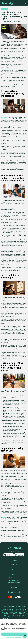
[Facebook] (12, 592)
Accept (14, 634)
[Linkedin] (8, 592)
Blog (12, 569)
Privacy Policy (14, 566)
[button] (26, 620)
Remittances (4, 9)
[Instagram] (19, 592)
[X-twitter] (16, 592)
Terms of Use (14, 564)
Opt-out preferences (10, 637)
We (11, 567)
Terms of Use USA (18, 637)
